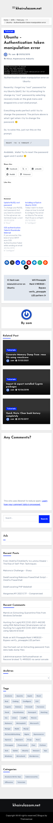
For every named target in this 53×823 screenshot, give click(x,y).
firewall (29, 707)
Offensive (9, 782)
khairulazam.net (29, 8)
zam (13, 54)
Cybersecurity (31, 777)
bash (39, 696)
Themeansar (26, 819)
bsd (6, 701)
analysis (8, 696)
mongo (7, 729)
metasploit (21, 723)
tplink (15, 751)
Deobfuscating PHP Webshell (17, 587)
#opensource (19, 59)
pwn (33, 745)
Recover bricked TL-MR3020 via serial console (25, 659)
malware (8, 723)
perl (37, 740)
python (43, 745)
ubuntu (25, 751)
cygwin (8, 707)
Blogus (41, 815)
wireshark (21, 756)
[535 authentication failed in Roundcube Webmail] (14, 239)
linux (14, 718)
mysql (26, 729)
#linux (9, 59)
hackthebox (19, 712)
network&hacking (12, 734)
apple (29, 696)
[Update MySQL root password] (14, 212)
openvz (8, 740)
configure (27, 701)
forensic (40, 707)
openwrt (19, 740)
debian (18, 707)
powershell (22, 745)
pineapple (9, 745)
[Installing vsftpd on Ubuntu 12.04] (36, 212)
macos (34, 718)
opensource (39, 734)
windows (8, 756)
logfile (24, 718)
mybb (17, 729)
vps (45, 751)
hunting (44, 712)
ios (6, 718)
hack (7, 712)
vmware (36, 751)
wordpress (33, 756)
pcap (29, 740)
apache (20, 696)
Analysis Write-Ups (13, 777)
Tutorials (9, 31)
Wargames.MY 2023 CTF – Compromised (23, 593)
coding (15, 701)
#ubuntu (30, 59)
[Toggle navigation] (14, 7)
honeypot (32, 712)
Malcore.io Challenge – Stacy (17, 570)
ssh (6, 751)
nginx (26, 734)
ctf (37, 701)
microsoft (34, 723)
